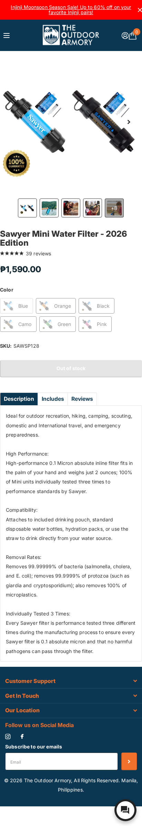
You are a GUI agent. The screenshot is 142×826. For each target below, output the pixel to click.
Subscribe (129, 761)
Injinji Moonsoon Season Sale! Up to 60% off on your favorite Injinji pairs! (71, 9)
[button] (128, 122)
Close (71, 681)
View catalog (7, 35)
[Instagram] (7, 736)
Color (6, 290)
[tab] (19, 399)
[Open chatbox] (125, 810)
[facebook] (22, 736)
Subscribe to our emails (33, 746)
